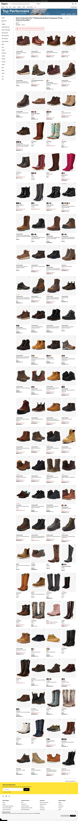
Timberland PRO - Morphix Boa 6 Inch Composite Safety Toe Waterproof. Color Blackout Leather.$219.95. (68, 319)
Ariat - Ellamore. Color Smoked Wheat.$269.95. (53, 557)
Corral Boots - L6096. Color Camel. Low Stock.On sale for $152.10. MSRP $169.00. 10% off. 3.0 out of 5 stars (23, 614)
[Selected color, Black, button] (17, 203)
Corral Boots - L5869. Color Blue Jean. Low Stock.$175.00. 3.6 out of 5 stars (53, 703)
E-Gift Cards (42, 809)
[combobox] (22, 4)
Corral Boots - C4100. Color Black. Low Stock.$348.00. (68, 642)
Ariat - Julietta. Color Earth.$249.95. (38, 167)
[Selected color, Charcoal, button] (32, 203)
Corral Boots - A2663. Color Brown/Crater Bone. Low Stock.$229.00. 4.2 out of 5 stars (68, 703)
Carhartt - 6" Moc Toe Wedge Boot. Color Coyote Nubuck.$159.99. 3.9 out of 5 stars (38, 762)
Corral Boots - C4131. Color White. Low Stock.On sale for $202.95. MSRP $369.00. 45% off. (53, 136)
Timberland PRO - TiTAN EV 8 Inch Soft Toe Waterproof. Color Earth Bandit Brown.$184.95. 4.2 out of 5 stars (23, 381)
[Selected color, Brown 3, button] (32, 387)
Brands (60, 802)
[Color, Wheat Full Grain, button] (64, 234)
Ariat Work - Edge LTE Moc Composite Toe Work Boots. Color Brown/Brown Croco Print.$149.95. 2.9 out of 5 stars (38, 672)
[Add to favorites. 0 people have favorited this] (29, 32)
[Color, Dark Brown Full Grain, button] (34, 234)
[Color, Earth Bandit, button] (66, 203)
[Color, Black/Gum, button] (67, 203)
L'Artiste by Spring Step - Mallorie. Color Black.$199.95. (68, 557)
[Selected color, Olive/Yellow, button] (47, 739)
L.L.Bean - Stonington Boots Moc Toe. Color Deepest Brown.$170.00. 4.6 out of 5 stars (53, 672)
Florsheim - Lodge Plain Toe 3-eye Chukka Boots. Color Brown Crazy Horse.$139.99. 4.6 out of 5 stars (23, 703)
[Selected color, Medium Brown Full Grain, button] (47, 234)
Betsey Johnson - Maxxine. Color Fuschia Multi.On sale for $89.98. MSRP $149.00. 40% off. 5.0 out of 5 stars (68, 167)
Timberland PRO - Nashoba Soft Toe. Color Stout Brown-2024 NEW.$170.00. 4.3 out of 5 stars (68, 290)
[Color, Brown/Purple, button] (64, 356)
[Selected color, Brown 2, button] (47, 81)
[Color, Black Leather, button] (66, 739)
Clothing (60, 804)
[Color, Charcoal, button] (50, 203)
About (4, 802)
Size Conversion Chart (44, 802)
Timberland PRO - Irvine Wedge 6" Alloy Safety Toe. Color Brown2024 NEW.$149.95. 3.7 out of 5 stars (23, 105)
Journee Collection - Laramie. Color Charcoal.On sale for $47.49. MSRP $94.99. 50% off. (38, 197)
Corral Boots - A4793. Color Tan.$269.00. (23, 586)
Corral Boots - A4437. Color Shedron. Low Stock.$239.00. (38, 136)
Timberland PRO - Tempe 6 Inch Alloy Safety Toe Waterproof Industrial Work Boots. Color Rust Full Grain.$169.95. (23, 75)
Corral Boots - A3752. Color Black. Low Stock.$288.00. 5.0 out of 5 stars (53, 586)
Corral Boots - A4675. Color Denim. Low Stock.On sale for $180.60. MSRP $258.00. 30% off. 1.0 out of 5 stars (23, 167)
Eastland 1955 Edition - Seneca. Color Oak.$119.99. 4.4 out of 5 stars (38, 105)
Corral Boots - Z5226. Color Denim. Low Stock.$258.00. (38, 733)
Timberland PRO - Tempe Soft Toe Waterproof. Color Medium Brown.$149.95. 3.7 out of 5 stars (23, 319)
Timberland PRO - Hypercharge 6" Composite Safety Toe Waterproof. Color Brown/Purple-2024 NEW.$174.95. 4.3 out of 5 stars (68, 350)
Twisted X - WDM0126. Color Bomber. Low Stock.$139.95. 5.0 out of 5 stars (38, 557)
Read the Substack (44, 0)
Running (60, 807)
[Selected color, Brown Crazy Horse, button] (17, 709)
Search (38, 3)
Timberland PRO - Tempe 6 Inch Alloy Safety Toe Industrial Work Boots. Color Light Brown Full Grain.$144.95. (23, 259)
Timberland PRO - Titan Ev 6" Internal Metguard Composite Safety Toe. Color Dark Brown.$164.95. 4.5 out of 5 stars (38, 319)
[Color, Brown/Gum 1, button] (20, 142)
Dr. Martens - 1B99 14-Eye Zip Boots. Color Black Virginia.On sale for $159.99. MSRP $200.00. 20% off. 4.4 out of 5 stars (68, 762)
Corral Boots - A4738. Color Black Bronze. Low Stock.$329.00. (68, 586)
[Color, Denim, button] (34, 203)
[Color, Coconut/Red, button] (19, 142)
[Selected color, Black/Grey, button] (47, 265)
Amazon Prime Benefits (7, 807)
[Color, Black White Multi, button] (64, 173)
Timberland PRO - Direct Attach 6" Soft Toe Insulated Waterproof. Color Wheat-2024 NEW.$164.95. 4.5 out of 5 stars (38, 350)
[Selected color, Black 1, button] (62, 203)
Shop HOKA (68, 14)
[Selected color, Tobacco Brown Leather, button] (62, 739)
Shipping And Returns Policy (26, 807)
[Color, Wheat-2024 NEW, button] (64, 505)
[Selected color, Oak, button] (32, 112)
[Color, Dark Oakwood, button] (49, 679)
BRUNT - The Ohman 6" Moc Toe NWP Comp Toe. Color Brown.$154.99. (23, 557)
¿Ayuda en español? (25, 805)
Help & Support (74, 7)
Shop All (74, 14)
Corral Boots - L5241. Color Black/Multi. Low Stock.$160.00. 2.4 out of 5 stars (38, 614)
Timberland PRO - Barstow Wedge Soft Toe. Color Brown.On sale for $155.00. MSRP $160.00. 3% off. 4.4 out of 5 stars (38, 45)
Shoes (23, 24)
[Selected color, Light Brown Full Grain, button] (62, 234)
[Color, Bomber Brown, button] (35, 112)
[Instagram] (3, 796)
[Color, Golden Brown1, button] (49, 81)
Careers (4, 804)
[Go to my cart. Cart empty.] (76, 4)
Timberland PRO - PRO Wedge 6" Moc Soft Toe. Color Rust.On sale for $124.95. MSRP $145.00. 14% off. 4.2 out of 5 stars (53, 45)
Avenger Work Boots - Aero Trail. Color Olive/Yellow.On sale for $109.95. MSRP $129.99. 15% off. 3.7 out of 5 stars (53, 733)
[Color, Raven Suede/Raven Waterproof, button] (64, 679)
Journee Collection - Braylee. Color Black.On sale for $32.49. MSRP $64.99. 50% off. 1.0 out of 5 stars (23, 197)
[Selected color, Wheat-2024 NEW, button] (32, 356)
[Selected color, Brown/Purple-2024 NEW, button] (62, 356)
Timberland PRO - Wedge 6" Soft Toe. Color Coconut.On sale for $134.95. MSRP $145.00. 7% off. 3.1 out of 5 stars (68, 45)
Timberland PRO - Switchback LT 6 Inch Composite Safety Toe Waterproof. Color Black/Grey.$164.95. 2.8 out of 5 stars (38, 499)
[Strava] (9, 796)
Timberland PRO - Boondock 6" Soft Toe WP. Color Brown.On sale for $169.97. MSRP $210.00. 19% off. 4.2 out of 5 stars (38, 290)
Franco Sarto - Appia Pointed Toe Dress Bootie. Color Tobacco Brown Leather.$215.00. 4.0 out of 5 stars (68, 733)
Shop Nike (63, 14)
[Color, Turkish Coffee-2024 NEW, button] (34, 356)
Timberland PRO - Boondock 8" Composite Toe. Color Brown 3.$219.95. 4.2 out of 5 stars (38, 381)
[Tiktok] (6, 796)
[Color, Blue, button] (64, 564)
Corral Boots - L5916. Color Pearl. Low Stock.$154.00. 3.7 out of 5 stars (23, 733)
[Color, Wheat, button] (50, 356)
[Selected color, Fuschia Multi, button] (62, 173)
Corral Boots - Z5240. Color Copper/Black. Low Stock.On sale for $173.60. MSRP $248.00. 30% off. (23, 672)
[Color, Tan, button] (34, 112)
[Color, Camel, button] (66, 564)
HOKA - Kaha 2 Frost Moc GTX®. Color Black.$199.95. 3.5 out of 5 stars (38, 642)
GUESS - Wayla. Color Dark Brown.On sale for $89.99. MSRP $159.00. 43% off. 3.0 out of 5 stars (68, 614)
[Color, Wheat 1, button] (69, 203)
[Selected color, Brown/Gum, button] (17, 142)
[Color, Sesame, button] (34, 649)
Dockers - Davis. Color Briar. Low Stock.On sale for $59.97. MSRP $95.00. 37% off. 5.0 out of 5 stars (53, 105)
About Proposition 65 (25, 809)
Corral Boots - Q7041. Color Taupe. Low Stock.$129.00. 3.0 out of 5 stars (68, 136)
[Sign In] (73, 4)
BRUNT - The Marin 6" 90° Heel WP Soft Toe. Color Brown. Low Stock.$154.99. (38, 586)
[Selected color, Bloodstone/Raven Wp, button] (62, 679)
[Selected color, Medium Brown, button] (17, 326)
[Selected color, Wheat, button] (47, 649)
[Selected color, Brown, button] (47, 356)
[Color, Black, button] (49, 112)
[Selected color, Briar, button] (47, 112)
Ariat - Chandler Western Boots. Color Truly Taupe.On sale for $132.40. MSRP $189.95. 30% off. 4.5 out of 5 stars (68, 105)
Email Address (6, 789)
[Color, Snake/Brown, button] (19, 203)
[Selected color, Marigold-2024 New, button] (62, 505)
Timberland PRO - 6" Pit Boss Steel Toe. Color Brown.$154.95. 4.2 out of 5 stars (53, 350)
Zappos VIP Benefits (6, 809)
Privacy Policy (37, 813)
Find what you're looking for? (70, 781)
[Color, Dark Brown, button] (50, 112)
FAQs (22, 802)
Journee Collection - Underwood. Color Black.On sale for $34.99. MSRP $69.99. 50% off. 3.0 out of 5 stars (53, 197)
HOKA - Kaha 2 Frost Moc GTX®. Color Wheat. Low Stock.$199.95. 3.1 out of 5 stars (53, 642)
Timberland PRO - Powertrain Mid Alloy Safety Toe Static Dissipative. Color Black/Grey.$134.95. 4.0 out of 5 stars (53, 499)
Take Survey (42, 807)
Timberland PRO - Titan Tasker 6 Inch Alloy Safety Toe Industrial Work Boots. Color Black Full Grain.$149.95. (38, 228)
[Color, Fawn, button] (35, 173)
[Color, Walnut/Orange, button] (49, 265)
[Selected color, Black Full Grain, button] (32, 234)
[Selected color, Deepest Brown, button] (47, 679)
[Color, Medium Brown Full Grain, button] (35, 234)
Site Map (41, 805)
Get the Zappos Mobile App (8, 805)
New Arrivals (61, 805)
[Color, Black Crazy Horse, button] (19, 709)
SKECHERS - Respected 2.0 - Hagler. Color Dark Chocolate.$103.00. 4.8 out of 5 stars (23, 762)
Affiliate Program (43, 804)
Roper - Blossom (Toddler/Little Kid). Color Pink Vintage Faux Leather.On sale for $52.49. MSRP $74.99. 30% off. (53, 614)
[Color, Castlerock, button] (64, 203)
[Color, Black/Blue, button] (49, 739)
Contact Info (23, 804)
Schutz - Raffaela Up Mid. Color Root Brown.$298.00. (53, 167)
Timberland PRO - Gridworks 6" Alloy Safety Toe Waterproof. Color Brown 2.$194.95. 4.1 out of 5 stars (53, 75)
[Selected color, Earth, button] (32, 173)
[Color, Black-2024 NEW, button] (66, 505)
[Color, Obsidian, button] (34, 173)
